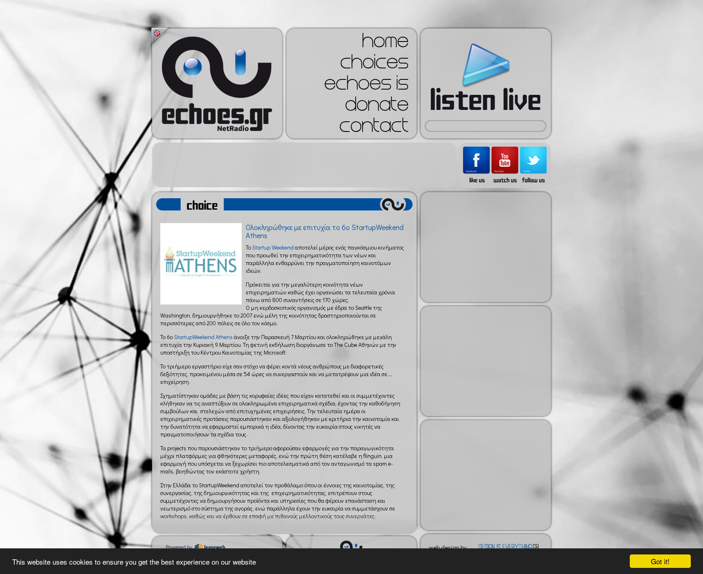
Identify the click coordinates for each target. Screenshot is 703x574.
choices (374, 64)
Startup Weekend (273, 247)
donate (376, 106)
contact (373, 128)
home (385, 43)
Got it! (660, 561)
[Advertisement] (304, 165)
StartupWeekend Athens (203, 337)
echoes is (366, 85)
